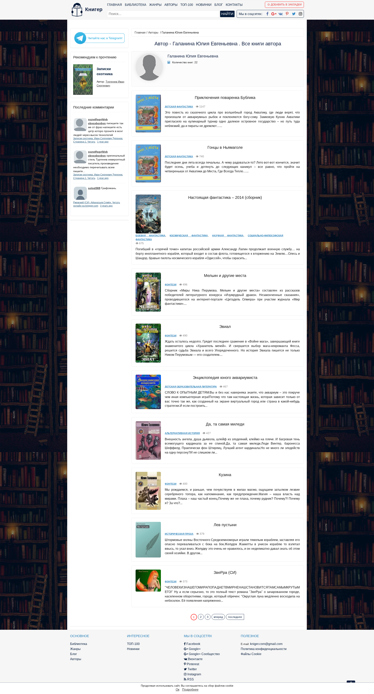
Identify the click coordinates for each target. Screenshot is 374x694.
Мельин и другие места (225, 275)
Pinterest (192, 664)
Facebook (193, 644)
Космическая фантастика (189, 235)
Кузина (225, 475)
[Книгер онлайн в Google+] (274, 13)
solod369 (94, 188)
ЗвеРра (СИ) (225, 572)
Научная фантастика (227, 235)
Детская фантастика (179, 106)
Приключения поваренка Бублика (225, 97)
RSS (190, 679)
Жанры (155, 4)
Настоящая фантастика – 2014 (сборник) (225, 197)
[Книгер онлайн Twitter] (294, 13)
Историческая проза (179, 534)
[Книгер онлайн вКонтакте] (280, 13)
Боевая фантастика (150, 235)
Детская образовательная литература (191, 386)
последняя (235, 616)
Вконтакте (195, 659)
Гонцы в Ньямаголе (225, 147)
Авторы (170, 4)
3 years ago (106, 205)
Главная (114, 4)
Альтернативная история (182, 433)
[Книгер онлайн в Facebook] (267, 13)
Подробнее (190, 689)
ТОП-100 (186, 4)
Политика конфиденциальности (264, 649)
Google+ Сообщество (204, 654)
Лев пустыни (225, 525)
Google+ (194, 649)
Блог (218, 4)
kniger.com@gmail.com (266, 644)
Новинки (204, 4)
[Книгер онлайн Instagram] (300, 13)
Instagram (194, 674)
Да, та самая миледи (225, 424)
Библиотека (135, 4)
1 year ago (102, 141)
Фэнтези (170, 284)
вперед (218, 616)
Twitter (192, 669)
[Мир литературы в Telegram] (99, 37)
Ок (177, 689)
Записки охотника (105, 71)
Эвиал (225, 326)
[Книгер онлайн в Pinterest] (287, 13)
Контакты (234, 4)
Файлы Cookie (251, 654)
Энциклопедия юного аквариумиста (225, 377)
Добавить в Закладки (286, 4)
